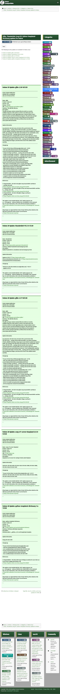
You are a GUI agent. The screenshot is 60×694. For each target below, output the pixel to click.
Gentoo (47, 75)
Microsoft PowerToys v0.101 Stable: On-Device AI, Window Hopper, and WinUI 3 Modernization (7, 645)
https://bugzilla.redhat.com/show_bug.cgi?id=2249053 (16, 186)
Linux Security (48, 102)
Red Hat (47, 127)
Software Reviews (48, 144)
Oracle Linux (48, 118)
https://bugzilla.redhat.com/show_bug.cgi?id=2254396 (16, 196)
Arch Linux (47, 51)
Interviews (47, 84)
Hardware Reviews (48, 82)
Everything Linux (48, 65)
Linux (46, 86)
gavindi (52, 639)
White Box (47, 156)
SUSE (46, 149)
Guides (54, 77)
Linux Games (47, 92)
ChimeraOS (47, 58)
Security (47, 135)
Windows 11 (7, 639)
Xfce (54, 156)
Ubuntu (46, 151)
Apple (36, 639)
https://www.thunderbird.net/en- (30, 259)
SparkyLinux (47, 146)
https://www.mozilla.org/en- (18, 257)
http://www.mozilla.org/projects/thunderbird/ (17, 245)
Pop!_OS (54, 120)
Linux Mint (47, 97)
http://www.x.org (10, 453)
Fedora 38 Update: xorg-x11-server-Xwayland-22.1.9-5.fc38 (16, 57)
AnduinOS (47, 49)
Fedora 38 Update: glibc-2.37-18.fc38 (11, 56)
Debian (47, 61)
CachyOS (54, 53)
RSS (51, 689)
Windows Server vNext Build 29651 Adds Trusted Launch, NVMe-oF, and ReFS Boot (7, 661)
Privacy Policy (46, 689)
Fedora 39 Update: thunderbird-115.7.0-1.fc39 (13, 54)
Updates (47, 153)
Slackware (47, 139)
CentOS (47, 56)
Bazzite (46, 53)
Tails (53, 149)
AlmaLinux (47, 42)
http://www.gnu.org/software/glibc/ (14, 106)
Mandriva (47, 109)
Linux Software (48, 104)
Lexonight (53, 650)
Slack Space (47, 137)
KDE (55, 84)
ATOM (54, 689)
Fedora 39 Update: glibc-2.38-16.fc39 (11, 52)
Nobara (46, 116)
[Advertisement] (30, 23)
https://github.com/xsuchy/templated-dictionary (17, 527)
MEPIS (46, 113)
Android (46, 47)
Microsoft (6, 671)
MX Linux (53, 113)
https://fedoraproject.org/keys (11, 213)
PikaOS (46, 120)
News (4, 46)
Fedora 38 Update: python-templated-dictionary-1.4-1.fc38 (16, 59)
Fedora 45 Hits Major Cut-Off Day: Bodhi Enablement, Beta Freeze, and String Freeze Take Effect (22, 645)
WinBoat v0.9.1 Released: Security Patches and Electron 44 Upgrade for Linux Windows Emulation (22, 673)
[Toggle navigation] (58, 3)
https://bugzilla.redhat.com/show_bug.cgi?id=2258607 (16, 563)
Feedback (47, 70)
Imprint (32, 689)
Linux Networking (48, 99)
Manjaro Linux (48, 111)
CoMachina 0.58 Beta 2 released (10, 591)
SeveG (52, 662)
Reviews (47, 130)
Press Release (48, 123)
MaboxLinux (47, 106)
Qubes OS (47, 125)
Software (47, 142)
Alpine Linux (47, 44)
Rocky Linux (47, 132)
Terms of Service (38, 689)
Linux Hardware (48, 95)
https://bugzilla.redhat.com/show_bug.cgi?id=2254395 (16, 191)
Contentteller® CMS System (12, 691)
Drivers (47, 63)
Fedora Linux (7, 41)
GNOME (46, 77)
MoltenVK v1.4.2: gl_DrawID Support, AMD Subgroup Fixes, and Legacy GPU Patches (37, 678)
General (47, 72)
